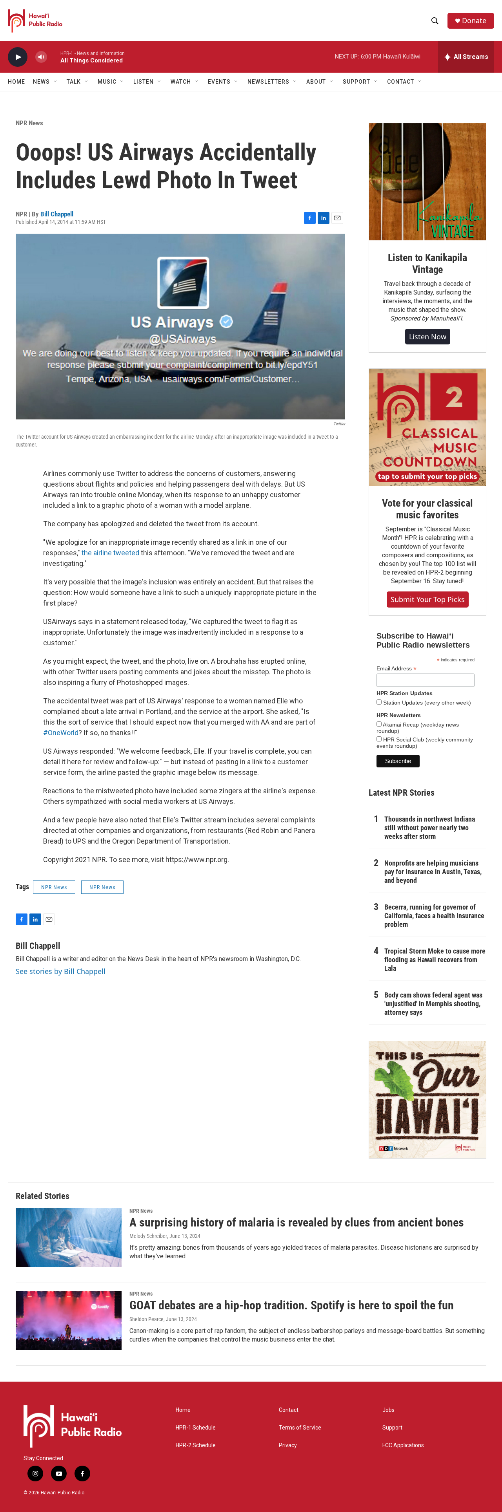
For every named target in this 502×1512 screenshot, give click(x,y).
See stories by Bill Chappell (60, 971)
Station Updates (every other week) (426, 702)
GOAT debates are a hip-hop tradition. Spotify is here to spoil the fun (291, 1305)
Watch (181, 82)
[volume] (41, 57)
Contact (288, 1410)
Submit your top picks (428, 599)
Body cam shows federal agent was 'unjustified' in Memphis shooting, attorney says (433, 1003)
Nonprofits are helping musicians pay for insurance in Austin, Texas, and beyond (433, 871)
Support (392, 1428)
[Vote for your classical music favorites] (427, 427)
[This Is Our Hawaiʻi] (427, 1099)
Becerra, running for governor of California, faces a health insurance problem (434, 915)
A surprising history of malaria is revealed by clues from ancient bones (296, 1222)
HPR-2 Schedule (196, 1445)
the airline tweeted (110, 553)
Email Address (396, 668)
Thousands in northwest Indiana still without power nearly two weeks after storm (429, 827)
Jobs (388, 1410)
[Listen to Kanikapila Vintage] (427, 181)
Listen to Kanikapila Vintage (427, 263)
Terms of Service (300, 1428)
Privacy (288, 1445)
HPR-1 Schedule (196, 1428)
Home (16, 82)
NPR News (29, 123)
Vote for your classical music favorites (427, 509)
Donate (474, 20)
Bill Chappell (56, 214)
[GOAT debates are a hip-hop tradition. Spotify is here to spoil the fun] (69, 1320)
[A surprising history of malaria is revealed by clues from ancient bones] (69, 1237)
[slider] (54, 57)
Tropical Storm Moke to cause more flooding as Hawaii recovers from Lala (435, 959)
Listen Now (427, 336)
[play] (17, 57)
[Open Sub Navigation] (56, 82)
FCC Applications (403, 1445)
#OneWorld (60, 733)
